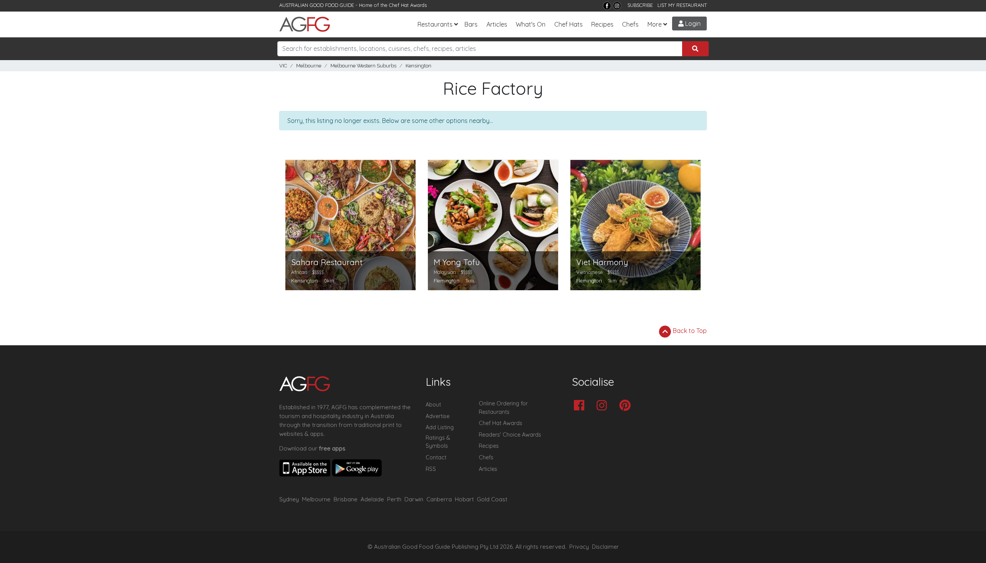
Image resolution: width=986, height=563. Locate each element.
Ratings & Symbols (438, 442)
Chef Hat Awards (408, 5)
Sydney (289, 499)
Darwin (413, 499)
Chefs (630, 24)
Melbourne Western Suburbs (363, 66)
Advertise (437, 416)
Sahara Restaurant (326, 262)
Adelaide (372, 499)
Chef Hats (568, 24)
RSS (431, 469)
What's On (530, 24)
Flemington (446, 280)
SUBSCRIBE (640, 5)
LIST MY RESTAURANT (682, 5)
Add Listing (440, 427)
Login (692, 23)
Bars (471, 24)
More (654, 24)
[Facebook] (607, 6)
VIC (283, 66)
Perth (394, 499)
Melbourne (308, 66)
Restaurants (435, 24)
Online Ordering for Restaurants (503, 407)
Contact (436, 457)
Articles (496, 24)
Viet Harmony (602, 262)
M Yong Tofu (457, 262)
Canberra (439, 499)
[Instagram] (617, 6)
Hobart (464, 499)
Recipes (602, 24)
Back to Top (689, 330)
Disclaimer (605, 546)
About (433, 404)
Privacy (579, 546)
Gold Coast (492, 499)
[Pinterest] (626, 406)
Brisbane (345, 499)
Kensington (418, 66)
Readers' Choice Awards (510, 434)
